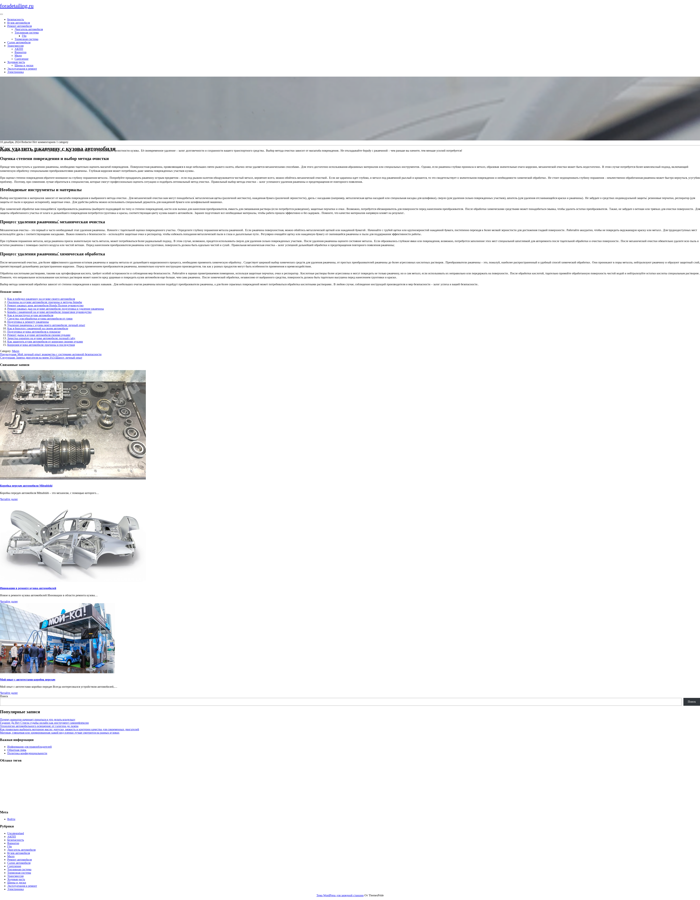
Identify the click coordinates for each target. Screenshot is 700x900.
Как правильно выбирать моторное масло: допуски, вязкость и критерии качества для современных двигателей (69, 729)
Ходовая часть (16, 62)
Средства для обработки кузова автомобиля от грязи (40, 318)
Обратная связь (16, 750)
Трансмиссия (15, 45)
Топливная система (27, 32)
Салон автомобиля (18, 42)
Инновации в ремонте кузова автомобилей (28, 588)
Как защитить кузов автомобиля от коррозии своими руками (45, 341)
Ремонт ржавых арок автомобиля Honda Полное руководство (45, 305)
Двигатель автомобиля (29, 29)
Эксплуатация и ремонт (22, 68)
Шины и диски (24, 65)
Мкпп (18, 55)
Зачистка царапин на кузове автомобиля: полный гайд (41, 338)
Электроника (15, 72)
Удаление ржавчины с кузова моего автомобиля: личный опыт (46, 325)
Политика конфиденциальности (27, 753)
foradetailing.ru (17, 6)
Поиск (4, 696)
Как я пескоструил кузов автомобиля (30, 315)
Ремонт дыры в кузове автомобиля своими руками (38, 335)
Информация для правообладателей (29, 746)
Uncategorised (15, 833)
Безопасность (15, 19)
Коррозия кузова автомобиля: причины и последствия (41, 344)
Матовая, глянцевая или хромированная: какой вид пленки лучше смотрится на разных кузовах (59, 732)
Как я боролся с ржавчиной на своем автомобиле (37, 328)
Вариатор (20, 52)
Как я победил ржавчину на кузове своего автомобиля (41, 298)
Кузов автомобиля (18, 22)
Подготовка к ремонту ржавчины (28, 321)
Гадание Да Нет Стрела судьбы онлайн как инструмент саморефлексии (44, 722)
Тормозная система (26, 39)
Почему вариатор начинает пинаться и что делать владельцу (37, 719)
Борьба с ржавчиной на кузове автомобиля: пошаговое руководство (49, 312)
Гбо (24, 35)
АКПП (19, 49)
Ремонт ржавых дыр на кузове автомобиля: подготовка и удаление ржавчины (55, 308)
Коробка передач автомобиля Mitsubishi (26, 485)
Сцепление (21, 58)
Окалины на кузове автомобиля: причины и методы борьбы (44, 302)
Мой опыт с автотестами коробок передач (27, 679)
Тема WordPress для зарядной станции (340, 895)
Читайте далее (9, 499)
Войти (11, 819)
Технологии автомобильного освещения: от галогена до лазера (39, 726)
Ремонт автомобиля (19, 26)
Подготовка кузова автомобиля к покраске (34, 331)
